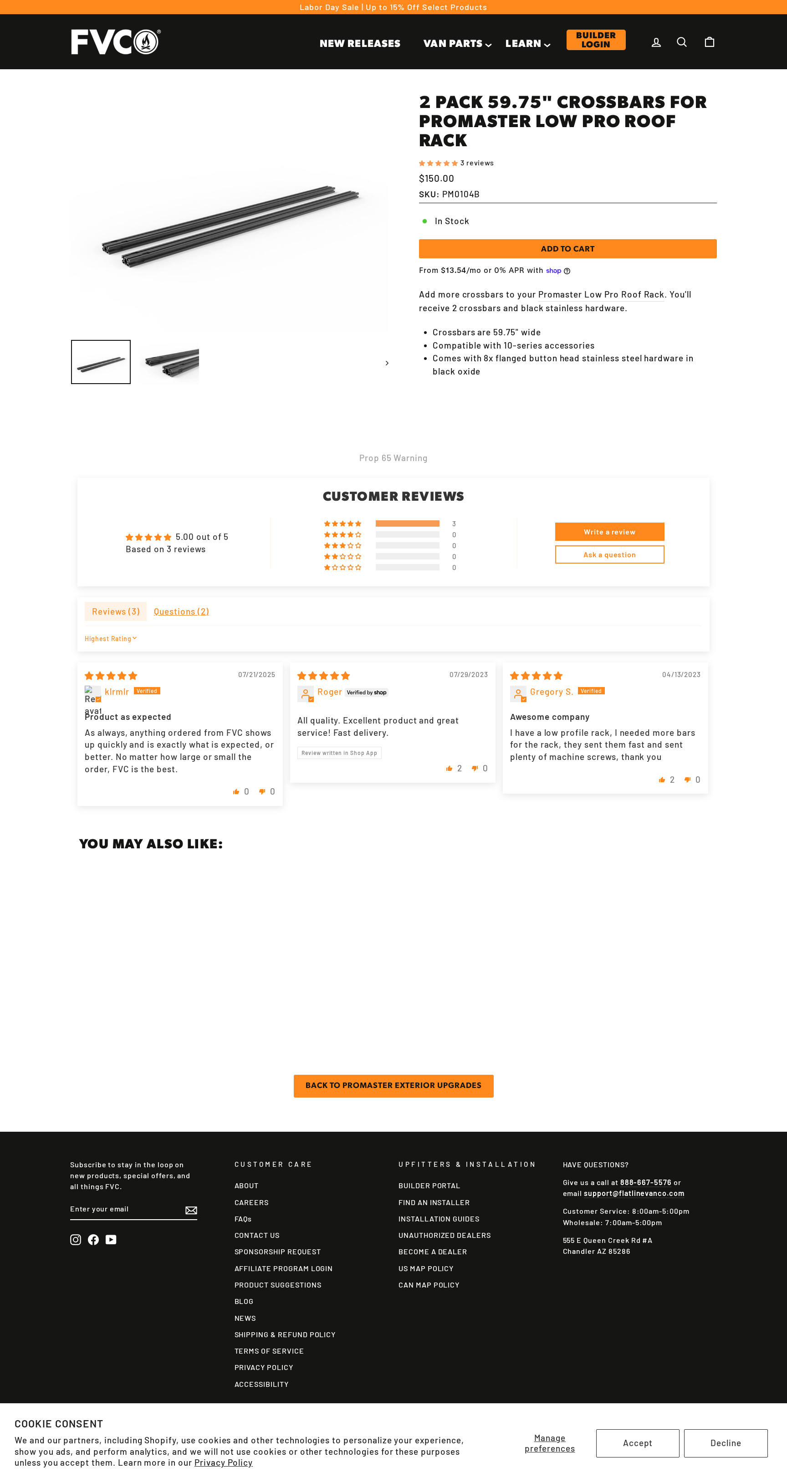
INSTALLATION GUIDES (439, 1218)
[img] (111, 675)
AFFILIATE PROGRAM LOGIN (284, 1268)
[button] (439, 162)
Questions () (181, 611)
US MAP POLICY (426, 1268)
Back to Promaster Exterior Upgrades (394, 1086)
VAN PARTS (453, 44)
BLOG (244, 1301)
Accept (638, 1442)
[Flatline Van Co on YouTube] (111, 1240)
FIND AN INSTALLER (434, 1202)
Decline (725, 1442)
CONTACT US (257, 1235)
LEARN (524, 44)
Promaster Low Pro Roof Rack (601, 294)
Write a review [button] (610, 531)
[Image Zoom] (229, 213)
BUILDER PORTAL (429, 1185)
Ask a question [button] (609, 554)
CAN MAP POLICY (429, 1284)
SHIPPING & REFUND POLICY (285, 1334)
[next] (382, 362)
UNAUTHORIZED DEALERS (445, 1235)
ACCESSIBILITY (262, 1384)
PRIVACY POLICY (264, 1367)
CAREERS (252, 1202)
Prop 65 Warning (393, 457)
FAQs (243, 1218)
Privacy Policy (223, 1462)
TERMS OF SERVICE (269, 1350)
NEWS (245, 1318)
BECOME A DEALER (433, 1251)
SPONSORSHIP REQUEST (278, 1251)
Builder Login (596, 40)
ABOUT (247, 1185)
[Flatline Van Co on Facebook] (93, 1240)
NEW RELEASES (360, 44)
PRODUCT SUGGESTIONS (278, 1284)
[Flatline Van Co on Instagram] (75, 1240)
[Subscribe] (191, 1209)
